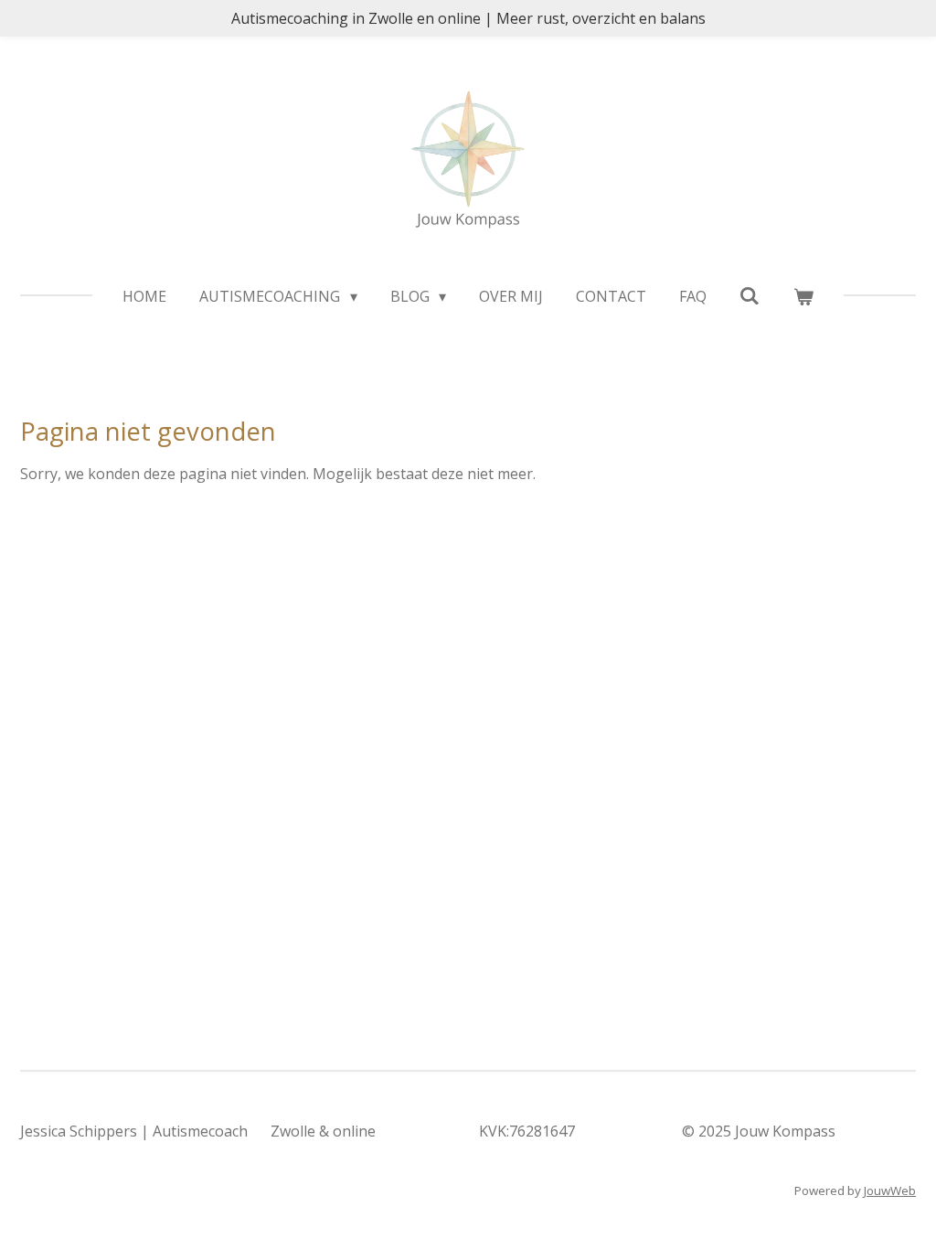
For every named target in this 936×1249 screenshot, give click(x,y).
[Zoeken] (749, 295)
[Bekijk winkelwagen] (802, 296)
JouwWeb (890, 1190)
